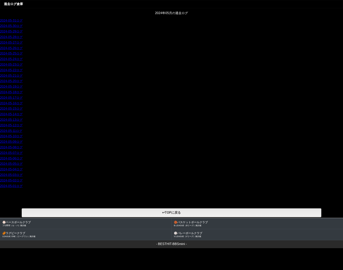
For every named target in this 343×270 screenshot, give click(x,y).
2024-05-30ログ (11, 26)
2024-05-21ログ (11, 75)
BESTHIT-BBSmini (171, 244)
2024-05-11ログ (11, 131)
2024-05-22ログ (11, 70)
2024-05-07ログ (11, 153)
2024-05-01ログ (11, 186)
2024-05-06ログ (11, 158)
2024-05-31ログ (11, 20)
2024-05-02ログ (11, 180)
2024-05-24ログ (11, 59)
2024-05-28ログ (11, 37)
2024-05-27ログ (11, 42)
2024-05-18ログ (11, 92)
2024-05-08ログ (11, 147)
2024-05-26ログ (11, 48)
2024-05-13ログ (11, 119)
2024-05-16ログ (11, 103)
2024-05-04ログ (11, 169)
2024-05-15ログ (11, 108)
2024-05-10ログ (11, 136)
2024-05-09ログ (11, 141)
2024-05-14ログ (11, 114)
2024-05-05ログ (11, 163)
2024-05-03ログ (11, 175)
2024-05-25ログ (11, 53)
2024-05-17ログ (11, 97)
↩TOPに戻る (171, 212)
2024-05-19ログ (11, 86)
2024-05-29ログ (11, 31)
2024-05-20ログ (11, 81)
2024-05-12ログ (11, 125)
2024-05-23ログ (11, 64)
